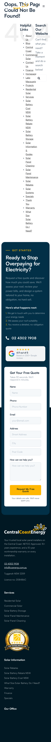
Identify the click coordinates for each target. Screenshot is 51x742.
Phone (13, 400)
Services (30, 96)
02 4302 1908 (11, 563)
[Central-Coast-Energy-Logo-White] (17, 4)
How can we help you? (21, 459)
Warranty (30, 207)
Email (12, 414)
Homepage (31, 73)
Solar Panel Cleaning (30, 162)
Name (13, 386)
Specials (30, 196)
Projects (30, 85)
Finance (29, 70)
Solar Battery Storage (29, 135)
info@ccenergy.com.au (15, 567)
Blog (28, 43)
